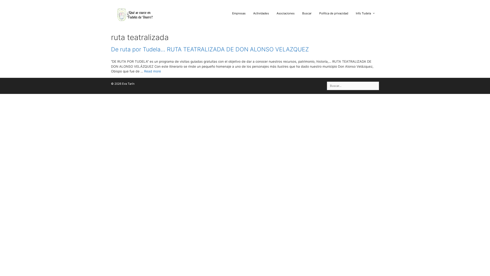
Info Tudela (363, 13)
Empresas (239, 13)
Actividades (261, 13)
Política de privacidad (333, 13)
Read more (152, 71)
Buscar (307, 13)
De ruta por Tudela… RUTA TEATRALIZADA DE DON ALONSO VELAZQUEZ (210, 49)
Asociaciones (286, 13)
